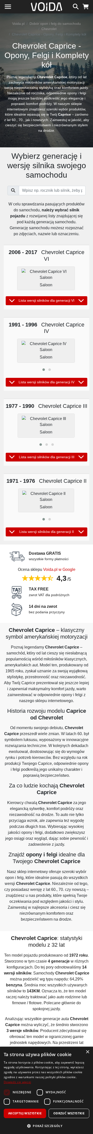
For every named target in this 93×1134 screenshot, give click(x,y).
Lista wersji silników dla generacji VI (46, 300)
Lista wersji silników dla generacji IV (46, 382)
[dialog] (46, 1090)
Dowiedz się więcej (17, 1082)
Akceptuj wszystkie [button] (25, 1113)
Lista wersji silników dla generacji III (46, 457)
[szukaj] (75, 5)
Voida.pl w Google (59, 569)
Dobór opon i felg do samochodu (55, 24)
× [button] (87, 1052)
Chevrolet (49, 29)
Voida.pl (18, 24)
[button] (44, 369)
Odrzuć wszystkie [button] (69, 1113)
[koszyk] (85, 5)
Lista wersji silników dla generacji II (46, 532)
